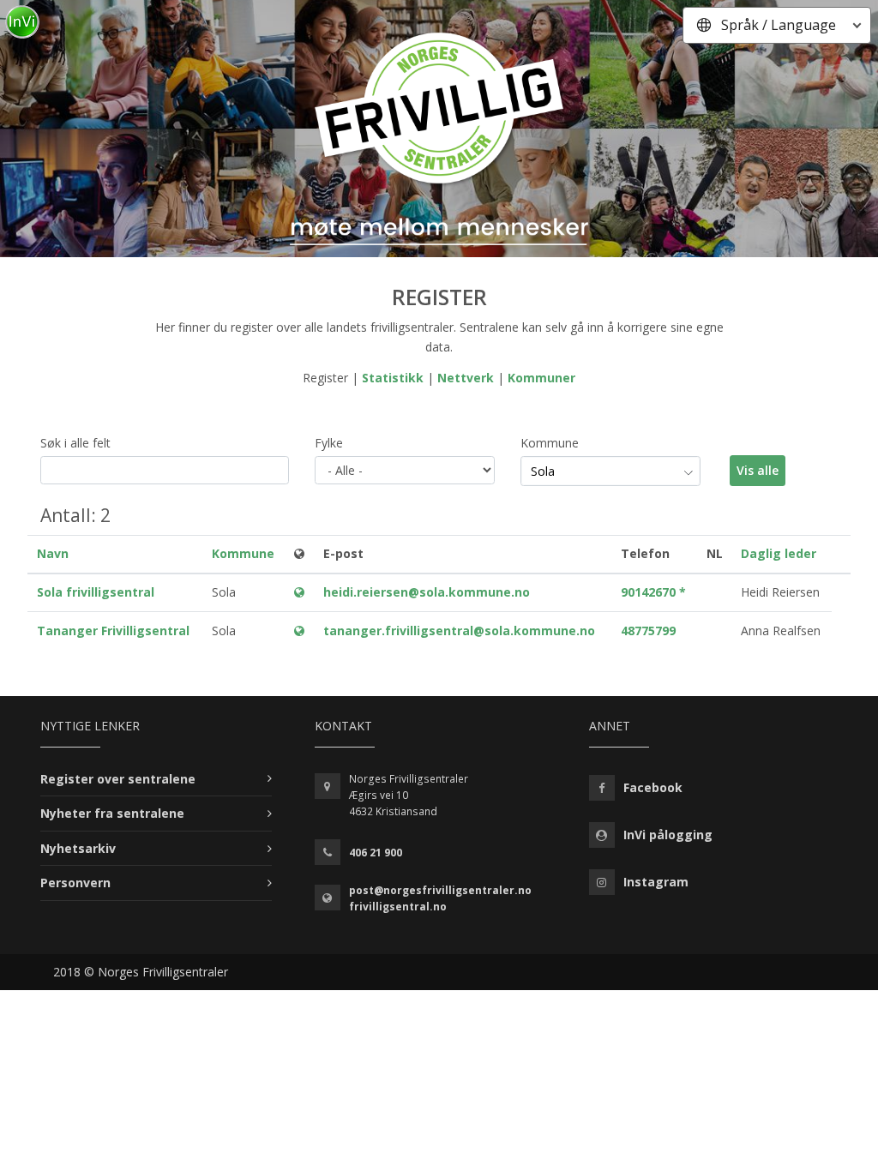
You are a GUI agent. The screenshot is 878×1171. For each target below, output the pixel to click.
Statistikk (393, 377)
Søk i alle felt (75, 443)
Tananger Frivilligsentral (113, 630)
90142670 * (653, 592)
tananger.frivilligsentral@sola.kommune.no (459, 630)
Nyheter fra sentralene (112, 813)
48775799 (648, 630)
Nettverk (465, 377)
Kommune (549, 443)
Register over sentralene (117, 779)
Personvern (75, 882)
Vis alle (758, 470)
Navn (53, 553)
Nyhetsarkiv (78, 848)
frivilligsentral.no (398, 906)
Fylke (329, 443)
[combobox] (610, 471)
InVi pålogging (668, 834)
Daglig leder (778, 553)
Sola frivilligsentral (95, 592)
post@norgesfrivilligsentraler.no (440, 890)
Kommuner (541, 377)
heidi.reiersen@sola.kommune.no (426, 592)
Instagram (656, 882)
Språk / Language (778, 24)
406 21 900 (375, 852)
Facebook (653, 787)
